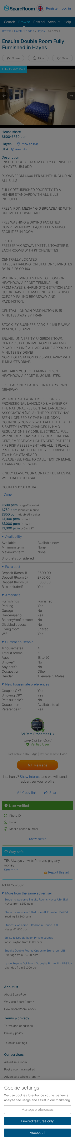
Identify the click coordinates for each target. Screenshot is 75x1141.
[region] (37, 1110)
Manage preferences (37, 1109)
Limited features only (37, 1121)
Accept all (37, 1132)
